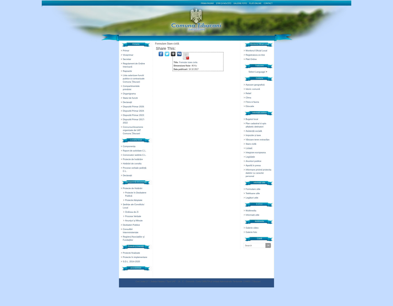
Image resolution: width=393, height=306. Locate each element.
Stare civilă (251, 144)
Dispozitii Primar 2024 (133, 111)
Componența (129, 146)
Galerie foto (240, 3)
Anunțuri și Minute (134, 220)
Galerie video (252, 228)
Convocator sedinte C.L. (134, 155)
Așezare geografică (255, 84)
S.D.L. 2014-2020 (131, 261)
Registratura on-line (255, 55)
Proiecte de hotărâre (133, 159)
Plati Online (255, 3)
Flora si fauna (252, 102)
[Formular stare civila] (185, 59)
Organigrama (129, 93)
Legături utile (252, 197)
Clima (248, 97)
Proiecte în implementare (135, 257)
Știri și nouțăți (223, 3)
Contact (268, 3)
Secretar (127, 59)
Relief (248, 93)
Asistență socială (254, 131)
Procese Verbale (133, 216)
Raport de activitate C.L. (134, 150)
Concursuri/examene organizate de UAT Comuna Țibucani (133, 130)
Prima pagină (207, 3)
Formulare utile (253, 189)
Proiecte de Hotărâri (132, 188)
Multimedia (251, 210)
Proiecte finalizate (131, 253)
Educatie (250, 106)
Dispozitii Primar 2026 (133, 106)
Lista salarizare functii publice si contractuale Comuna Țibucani (133, 78)
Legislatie (250, 157)
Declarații (127, 102)
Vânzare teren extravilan (257, 139)
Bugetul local (252, 119)
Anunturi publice (253, 161)
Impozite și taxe (253, 135)
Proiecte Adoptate (133, 200)
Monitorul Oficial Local (256, 50)
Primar (126, 50)
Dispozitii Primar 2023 (133, 115)
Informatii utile (252, 215)
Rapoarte (127, 71)
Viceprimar (128, 55)
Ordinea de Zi (131, 212)
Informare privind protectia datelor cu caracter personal (258, 172)
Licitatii (249, 148)
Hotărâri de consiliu (132, 163)
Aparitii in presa (253, 165)
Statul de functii (130, 98)
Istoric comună (253, 89)
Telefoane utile (253, 193)
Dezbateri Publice (131, 225)
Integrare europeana (256, 152)
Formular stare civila (188, 62)
